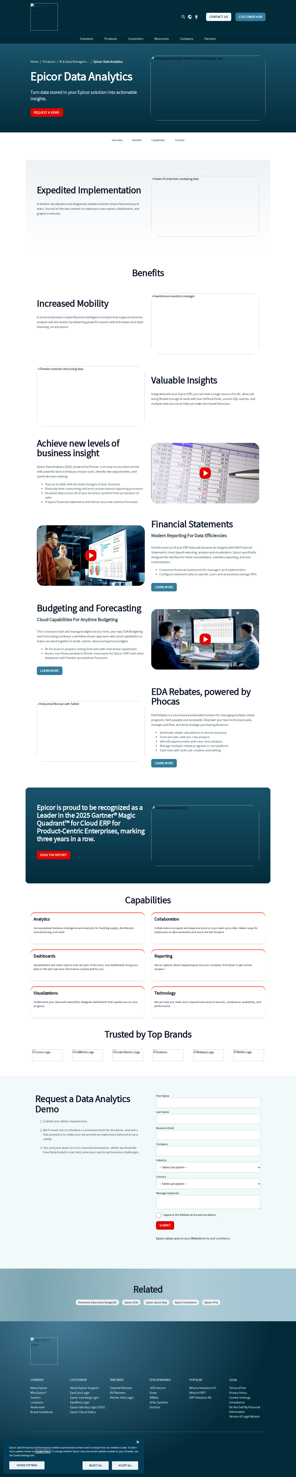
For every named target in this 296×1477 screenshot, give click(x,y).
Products (49, 62)
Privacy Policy (238, 1393)
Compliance (237, 1402)
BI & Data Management (74, 62)
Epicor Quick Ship (156, 1302)
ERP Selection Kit (200, 1398)
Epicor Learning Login (84, 1398)
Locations (36, 1402)
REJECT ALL (95, 1465)
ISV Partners (118, 1393)
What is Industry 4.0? (202, 1388)
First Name (162, 1096)
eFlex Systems (159, 1402)
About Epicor (38, 1388)
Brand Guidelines (41, 1412)
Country (161, 1176)
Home (34, 62)
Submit (165, 1225)
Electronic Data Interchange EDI (97, 1302)
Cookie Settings (240, 1398)
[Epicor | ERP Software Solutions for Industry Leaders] (44, 17)
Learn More (164, 587)
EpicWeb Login (79, 1402)
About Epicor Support (84, 1388)
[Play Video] (205, 473)
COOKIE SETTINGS (27, 1465)
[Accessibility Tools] (196, 17)
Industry (161, 1160)
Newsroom (37, 1407)
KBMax (154, 1398)
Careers (35, 1398)
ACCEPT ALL (124, 1465)
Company (162, 1144)
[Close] (137, 1442)
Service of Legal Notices (244, 1417)
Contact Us (218, 17)
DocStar (155, 1407)
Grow (153, 1393)
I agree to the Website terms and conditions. (189, 1215)
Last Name (162, 1112)
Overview (117, 140)
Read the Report (53, 855)
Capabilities (158, 140)
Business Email (165, 1128)
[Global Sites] (190, 17)
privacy (184, 1238)
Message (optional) (167, 1193)
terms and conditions (216, 1238)
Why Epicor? (38, 1393)
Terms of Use (237, 1388)
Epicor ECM (131, 1302)
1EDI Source (157, 1388)
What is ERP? (197, 1393)
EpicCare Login (80, 1393)
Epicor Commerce (186, 1302)
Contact (179, 140)
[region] (73, 1456)
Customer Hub (250, 17)
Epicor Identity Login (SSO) (87, 1407)
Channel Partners (121, 1388)
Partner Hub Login (122, 1398)
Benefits (137, 140)
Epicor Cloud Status (83, 1412)
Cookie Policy (43, 1451)
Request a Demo (47, 113)
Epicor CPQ (211, 1302)
